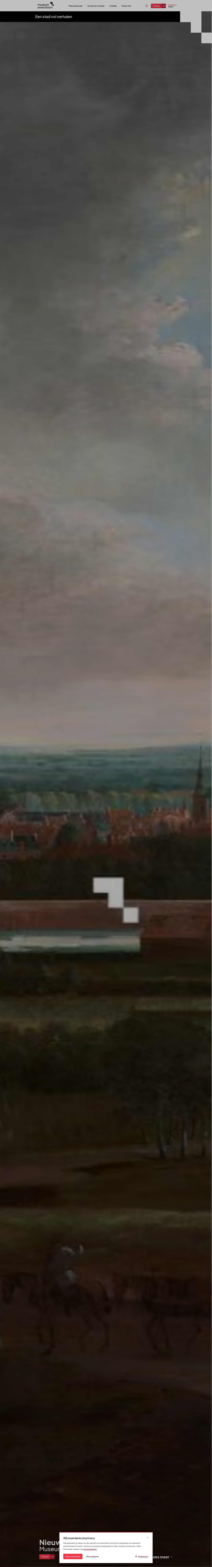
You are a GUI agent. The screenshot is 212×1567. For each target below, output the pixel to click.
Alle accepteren (73, 1556)
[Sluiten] (147, 1537)
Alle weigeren (92, 1556)
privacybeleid (90, 1549)
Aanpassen (143, 1556)
